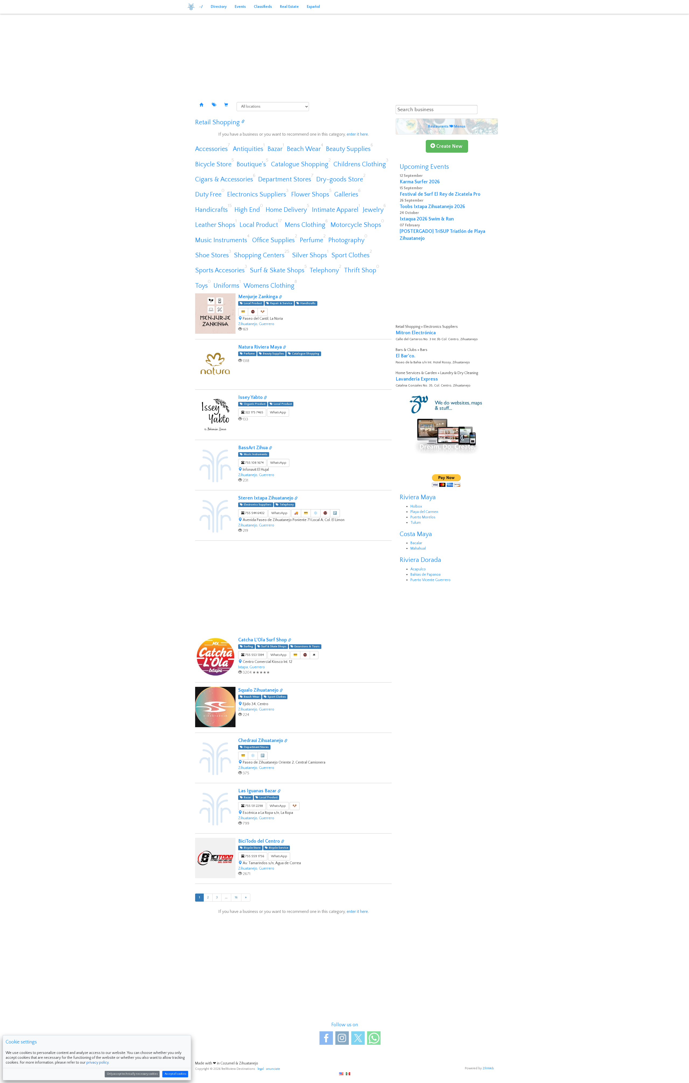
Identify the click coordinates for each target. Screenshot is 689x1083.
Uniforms (226, 285)
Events (240, 7)
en (341, 1073)
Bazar (275, 149)
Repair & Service (280, 303)
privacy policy (97, 1062)
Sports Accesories (220, 270)
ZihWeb (488, 1068)
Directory (219, 7)
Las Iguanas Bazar (257, 791)
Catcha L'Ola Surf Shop (263, 640)
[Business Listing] (201, 105)
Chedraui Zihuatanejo (261, 740)
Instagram (342, 1038)
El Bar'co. (405, 356)
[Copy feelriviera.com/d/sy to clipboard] (265, 398)
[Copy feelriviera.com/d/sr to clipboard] (296, 498)
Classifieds (263, 7)
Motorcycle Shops (356, 224)
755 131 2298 (253, 806)
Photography (346, 240)
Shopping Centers (259, 255)
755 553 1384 (254, 655)
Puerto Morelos (422, 517)
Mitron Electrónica (416, 333)
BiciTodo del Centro (259, 841)
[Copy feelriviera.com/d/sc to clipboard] (285, 741)
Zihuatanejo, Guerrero (256, 324)
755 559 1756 (254, 856)
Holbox (416, 506)
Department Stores (284, 179)
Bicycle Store (213, 164)
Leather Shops (215, 224)
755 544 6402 (254, 513)
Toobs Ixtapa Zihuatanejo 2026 (432, 206)
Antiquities (248, 149)
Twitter (358, 1038)
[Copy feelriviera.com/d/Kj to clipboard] (270, 448)
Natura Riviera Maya (260, 347)
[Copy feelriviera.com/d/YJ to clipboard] (289, 640)
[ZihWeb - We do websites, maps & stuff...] (447, 424)
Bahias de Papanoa (425, 574)
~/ (201, 7)
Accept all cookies (175, 1074)
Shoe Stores (212, 255)
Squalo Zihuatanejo (259, 690)
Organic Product (253, 404)
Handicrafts (211, 209)
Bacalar (416, 543)
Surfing (247, 646)
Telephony (324, 270)
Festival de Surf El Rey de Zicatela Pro (440, 194)
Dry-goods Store (339, 179)
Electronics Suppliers (256, 194)
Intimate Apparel (335, 209)
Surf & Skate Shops (277, 270)
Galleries (346, 194)
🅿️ (335, 513)
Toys (201, 285)
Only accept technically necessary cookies (132, 1074)
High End (247, 209)
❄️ (316, 513)
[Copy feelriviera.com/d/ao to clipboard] (282, 841)
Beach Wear (304, 149)
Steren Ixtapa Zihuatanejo (266, 498)
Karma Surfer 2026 (420, 182)
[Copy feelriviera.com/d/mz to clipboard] (280, 297)
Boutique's (251, 164)
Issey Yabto (251, 397)
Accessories (211, 149)
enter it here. (358, 134)
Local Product (259, 224)
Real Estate (289, 7)
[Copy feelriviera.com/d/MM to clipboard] (279, 791)
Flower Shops (310, 194)
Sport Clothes (350, 255)
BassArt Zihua (253, 448)
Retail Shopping (217, 122)
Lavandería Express (417, 379)
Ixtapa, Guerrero (251, 667)
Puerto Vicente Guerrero (430, 580)
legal (261, 1069)
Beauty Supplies (348, 149)
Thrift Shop (360, 270)
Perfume (311, 240)
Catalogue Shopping (299, 164)
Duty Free (208, 194)
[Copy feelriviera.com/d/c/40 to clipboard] (243, 122)
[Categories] (214, 105)
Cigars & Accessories (224, 179)
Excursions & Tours (306, 646)
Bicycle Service (277, 847)
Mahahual (418, 548)
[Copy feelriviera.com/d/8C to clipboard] (284, 347)
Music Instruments (221, 240)
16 (236, 897)
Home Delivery (286, 209)
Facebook (326, 1038)
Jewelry (373, 209)
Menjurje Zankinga (258, 297)
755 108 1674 (253, 463)
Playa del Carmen (424, 512)
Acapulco (418, 569)
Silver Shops (309, 255)
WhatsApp (278, 412)
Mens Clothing (305, 224)
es (348, 1073)
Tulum (415, 523)
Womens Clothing (269, 285)
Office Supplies (273, 240)
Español (313, 7)
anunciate (273, 1069)
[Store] (226, 105)
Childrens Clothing (359, 164)
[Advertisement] (344, 54)
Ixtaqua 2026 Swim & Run (427, 219)
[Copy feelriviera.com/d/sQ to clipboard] (281, 690)
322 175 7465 (253, 412)
